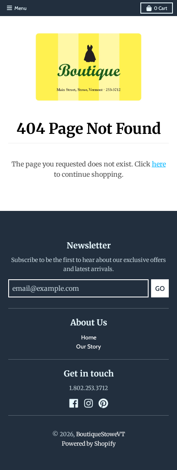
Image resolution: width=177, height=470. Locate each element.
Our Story (88, 346)
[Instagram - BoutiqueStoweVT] (88, 403)
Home (88, 337)
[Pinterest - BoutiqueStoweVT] (103, 403)
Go (160, 288)
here (159, 164)
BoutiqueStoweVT (100, 434)
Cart (160, 8)
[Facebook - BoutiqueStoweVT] (74, 403)
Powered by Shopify (89, 443)
